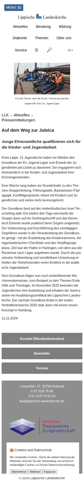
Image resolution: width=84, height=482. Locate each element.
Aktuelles (20, 27)
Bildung (65, 27)
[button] (13, 7)
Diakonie (20, 38)
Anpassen (50, 471)
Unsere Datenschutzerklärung (56, 464)
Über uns (63, 38)
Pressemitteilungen (18, 120)
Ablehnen (35, 471)
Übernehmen (18, 471)
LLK (5, 115)
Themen (41, 38)
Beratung (43, 27)
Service (21, 50)
